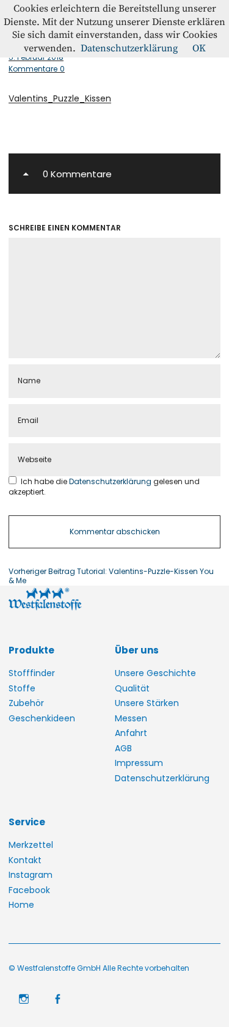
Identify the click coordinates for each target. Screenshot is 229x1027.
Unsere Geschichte (155, 673)
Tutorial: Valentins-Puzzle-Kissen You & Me (111, 576)
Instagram (31, 875)
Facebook (29, 890)
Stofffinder (32, 673)
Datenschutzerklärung (111, 481)
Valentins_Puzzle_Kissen (60, 98)
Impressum (139, 763)
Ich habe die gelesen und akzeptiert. (104, 486)
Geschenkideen (42, 718)
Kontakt (25, 860)
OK (199, 48)
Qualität (132, 688)
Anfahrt (131, 733)
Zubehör (26, 703)
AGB (123, 748)
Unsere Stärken (147, 703)
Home (21, 905)
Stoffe (22, 688)
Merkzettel (31, 845)
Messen (131, 718)
